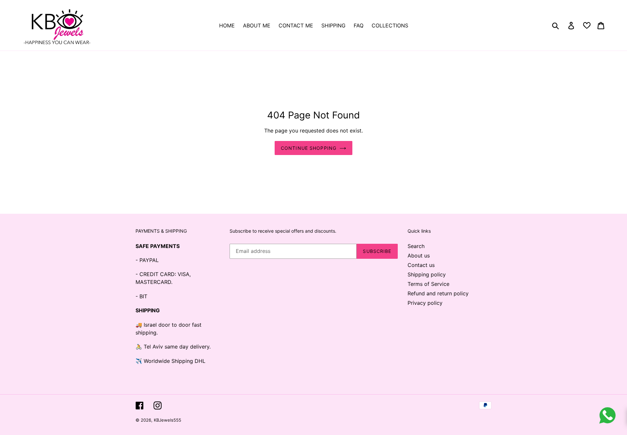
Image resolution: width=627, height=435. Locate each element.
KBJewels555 (167, 420)
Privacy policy (425, 303)
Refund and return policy (438, 293)
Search (416, 246)
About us (419, 255)
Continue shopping (308, 148)
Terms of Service (428, 284)
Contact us (421, 265)
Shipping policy (427, 274)
